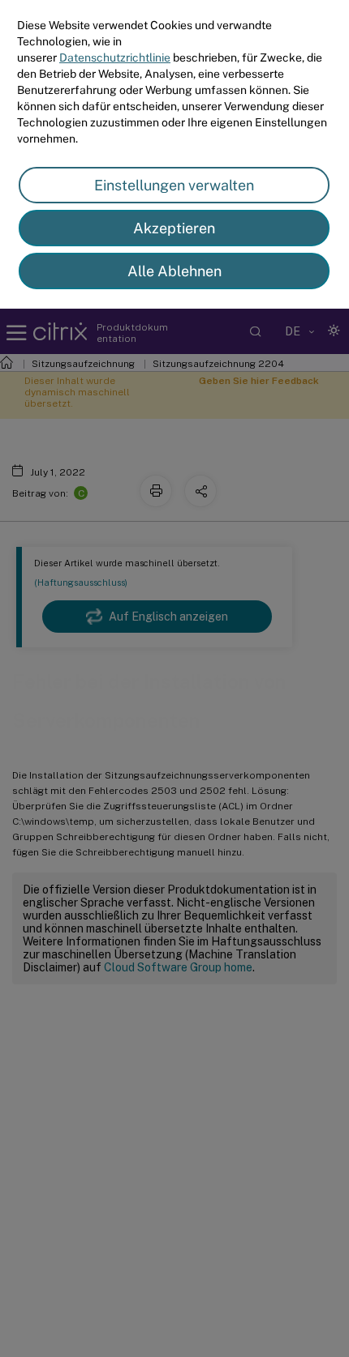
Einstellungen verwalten (174, 185)
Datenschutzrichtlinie (114, 57)
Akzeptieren (174, 228)
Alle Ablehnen (174, 271)
